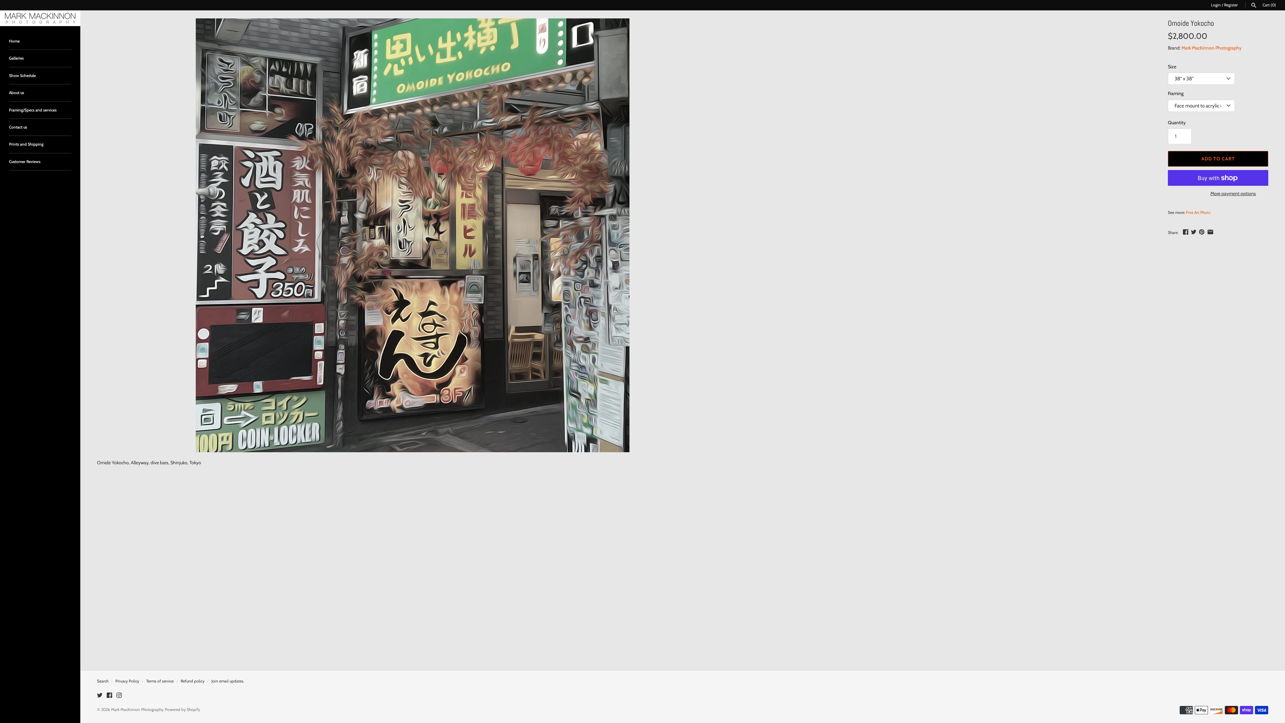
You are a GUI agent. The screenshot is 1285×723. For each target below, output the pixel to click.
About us (16, 92)
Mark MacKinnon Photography (1211, 48)
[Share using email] (1210, 232)
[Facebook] (109, 696)
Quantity (1177, 122)
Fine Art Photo (1198, 212)
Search (102, 681)
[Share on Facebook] (1185, 232)
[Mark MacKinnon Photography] (40, 18)
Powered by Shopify (182, 709)
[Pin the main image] (1201, 232)
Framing (1176, 93)
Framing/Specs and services (33, 110)
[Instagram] (119, 696)
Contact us (18, 127)
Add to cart (1218, 159)
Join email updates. (227, 681)
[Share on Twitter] (1193, 232)
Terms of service (160, 681)
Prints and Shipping (26, 144)
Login (1216, 5)
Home (14, 41)
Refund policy (192, 681)
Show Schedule (22, 75)
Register (1231, 5)
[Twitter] (99, 696)
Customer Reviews (24, 161)
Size (1172, 67)
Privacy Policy (127, 681)
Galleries (16, 58)
